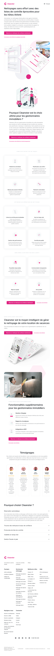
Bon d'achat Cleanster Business (8, 632)
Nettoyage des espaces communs (21, 588)
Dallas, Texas (30, 576)
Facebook (18, 613)
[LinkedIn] (22, 638)
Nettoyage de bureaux (20, 599)
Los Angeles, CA (31, 578)
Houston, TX (30, 572)
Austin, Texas (30, 602)
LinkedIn (17, 620)
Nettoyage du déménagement (19, 596)
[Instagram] (25, 638)
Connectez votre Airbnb (42, 302)
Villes (29, 562)
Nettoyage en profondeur (19, 602)
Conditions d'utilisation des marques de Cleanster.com (35, 648)
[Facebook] (15, 638)
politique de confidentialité (7, 577)
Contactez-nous (43, 582)
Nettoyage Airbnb (19, 605)
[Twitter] (19, 638)
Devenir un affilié (7, 615)
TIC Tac (17, 622)
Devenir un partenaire (8, 618)
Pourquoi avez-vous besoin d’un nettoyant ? (44, 577)
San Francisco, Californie (33, 593)
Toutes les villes (31, 606)
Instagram (18, 618)
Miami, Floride (31, 574)
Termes (48, 648)
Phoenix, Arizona (31, 600)
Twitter (17, 615)
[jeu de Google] (23, 642)
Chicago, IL (30, 581)
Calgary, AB (30, 587)
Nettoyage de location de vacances (20, 592)
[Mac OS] (32, 642)
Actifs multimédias (8, 572)
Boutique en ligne (7, 620)
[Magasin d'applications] (13, 642)
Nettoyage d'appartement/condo (20, 578)
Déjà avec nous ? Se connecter (8, 623)
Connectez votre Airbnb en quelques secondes (14, 37)
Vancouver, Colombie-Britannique (32, 597)
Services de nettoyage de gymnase (20, 584)
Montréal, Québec (31, 583)
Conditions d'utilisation (8, 574)
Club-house (18, 624)
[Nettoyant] (9, 4)
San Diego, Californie (32, 604)
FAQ (40, 574)
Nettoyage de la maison (21, 581)
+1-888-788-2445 (35, 638)
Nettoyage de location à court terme (21, 574)
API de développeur (44, 572)
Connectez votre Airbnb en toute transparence (19, 141)
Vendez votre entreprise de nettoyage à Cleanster (9, 628)
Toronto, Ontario (31, 585)
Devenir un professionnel (9, 613)
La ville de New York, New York (32, 591)
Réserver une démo (44, 580)
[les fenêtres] (41, 642)
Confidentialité (20, 648)
